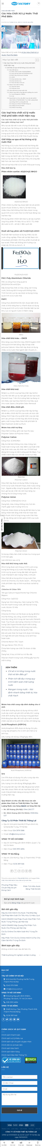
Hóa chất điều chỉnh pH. (18, 82)
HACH (23, 806)
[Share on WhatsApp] (11, 871)
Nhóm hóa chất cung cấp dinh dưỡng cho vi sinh (24, 92)
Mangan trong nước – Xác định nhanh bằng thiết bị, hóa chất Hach (22, 692)
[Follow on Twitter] (7, 1019)
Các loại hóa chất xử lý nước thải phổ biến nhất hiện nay (19, 64)
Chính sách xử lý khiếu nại (12, 1038)
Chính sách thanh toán (11, 1035)
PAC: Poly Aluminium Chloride (20, 75)
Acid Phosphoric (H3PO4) (18, 94)
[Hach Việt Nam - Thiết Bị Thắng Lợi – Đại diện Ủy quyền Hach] (21, 3)
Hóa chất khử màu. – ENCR (19, 79)
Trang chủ (6, 1129)
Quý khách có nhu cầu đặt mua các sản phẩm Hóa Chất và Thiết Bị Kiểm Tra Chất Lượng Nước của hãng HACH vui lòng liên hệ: (23, 100)
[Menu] (3, 3)
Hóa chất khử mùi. (17, 81)
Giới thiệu (14, 1129)
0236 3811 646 (18, 864)
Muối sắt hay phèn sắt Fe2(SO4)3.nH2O (22, 73)
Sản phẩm (23, 1129)
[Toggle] (39, 955)
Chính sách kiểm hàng (11, 1052)
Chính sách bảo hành (10, 1048)
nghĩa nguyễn (28, 22)
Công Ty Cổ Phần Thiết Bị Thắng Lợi (21, 103)
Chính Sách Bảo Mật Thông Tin (14, 1055)
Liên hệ (37, 1129)
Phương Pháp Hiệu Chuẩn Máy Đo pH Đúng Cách (9, 887)
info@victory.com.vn (17, 834)
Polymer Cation (16, 86)
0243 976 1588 (12, 985)
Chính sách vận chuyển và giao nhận (16, 1042)
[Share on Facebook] (15, 871)
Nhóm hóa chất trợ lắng (16, 84)
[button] (2, 524)
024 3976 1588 (18, 830)
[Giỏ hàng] (38, 3)
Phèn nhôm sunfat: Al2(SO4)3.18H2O (21, 71)
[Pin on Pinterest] (26, 871)
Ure (13, 96)
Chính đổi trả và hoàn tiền (12, 1045)
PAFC (13, 77)
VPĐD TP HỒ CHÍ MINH (18, 105)
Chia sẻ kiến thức (8, 10)
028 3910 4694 (18, 849)
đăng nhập (16, 903)
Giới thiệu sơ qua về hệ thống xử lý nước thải (21, 67)
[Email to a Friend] (23, 871)
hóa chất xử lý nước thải (23, 880)
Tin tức (31, 1129)
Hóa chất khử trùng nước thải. (18, 90)
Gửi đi (19, 1110)
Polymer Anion (16, 88)
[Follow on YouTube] (18, 1019)
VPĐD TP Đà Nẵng (17, 107)
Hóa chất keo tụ (13, 70)
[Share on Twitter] (19, 871)
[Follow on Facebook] (3, 1019)
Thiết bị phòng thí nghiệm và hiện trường (19, 955)
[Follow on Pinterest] (14, 1019)
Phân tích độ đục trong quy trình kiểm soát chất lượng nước (21, 681)
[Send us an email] (10, 1019)
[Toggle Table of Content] (36, 60)
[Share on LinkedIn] (30, 871)
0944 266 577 (28, 809)
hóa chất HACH (10, 880)
